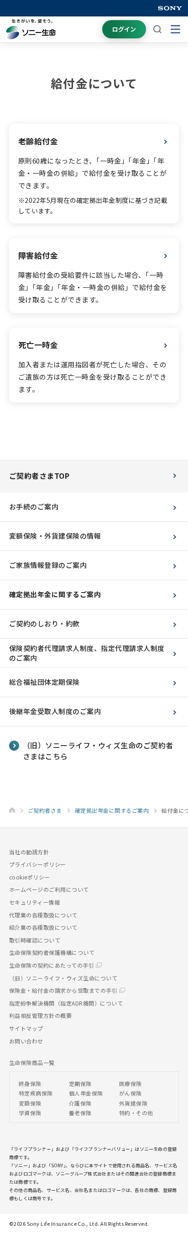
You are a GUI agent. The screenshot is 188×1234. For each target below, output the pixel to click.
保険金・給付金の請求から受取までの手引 (64, 990)
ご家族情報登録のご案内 (48, 565)
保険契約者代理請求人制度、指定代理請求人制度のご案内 (87, 652)
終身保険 (30, 1083)
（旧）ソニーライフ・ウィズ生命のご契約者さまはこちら (98, 751)
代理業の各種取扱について (43, 915)
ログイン (124, 29)
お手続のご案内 (33, 506)
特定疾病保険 (36, 1093)
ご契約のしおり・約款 (44, 623)
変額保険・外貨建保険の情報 (55, 535)
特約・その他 (136, 1113)
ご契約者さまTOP (39, 475)
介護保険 (80, 1103)
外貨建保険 (133, 1103)
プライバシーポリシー (37, 864)
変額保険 (30, 1103)
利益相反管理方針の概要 (40, 1015)
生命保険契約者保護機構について (51, 952)
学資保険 (30, 1113)
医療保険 (130, 1083)
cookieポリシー (29, 877)
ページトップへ (167, 1195)
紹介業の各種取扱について (43, 927)
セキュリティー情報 (34, 902)
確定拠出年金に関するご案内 (55, 594)
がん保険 (130, 1093)
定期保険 (80, 1083)
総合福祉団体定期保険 (44, 682)
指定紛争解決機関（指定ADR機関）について (66, 1003)
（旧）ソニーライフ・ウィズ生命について (63, 978)
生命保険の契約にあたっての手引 (52, 965)
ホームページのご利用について (49, 889)
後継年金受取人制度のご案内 (55, 711)
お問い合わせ (26, 1041)
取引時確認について (34, 940)
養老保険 (80, 1113)
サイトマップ (26, 1028)
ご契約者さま (45, 810)
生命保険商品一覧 (32, 1062)
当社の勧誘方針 (29, 852)
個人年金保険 (86, 1093)
